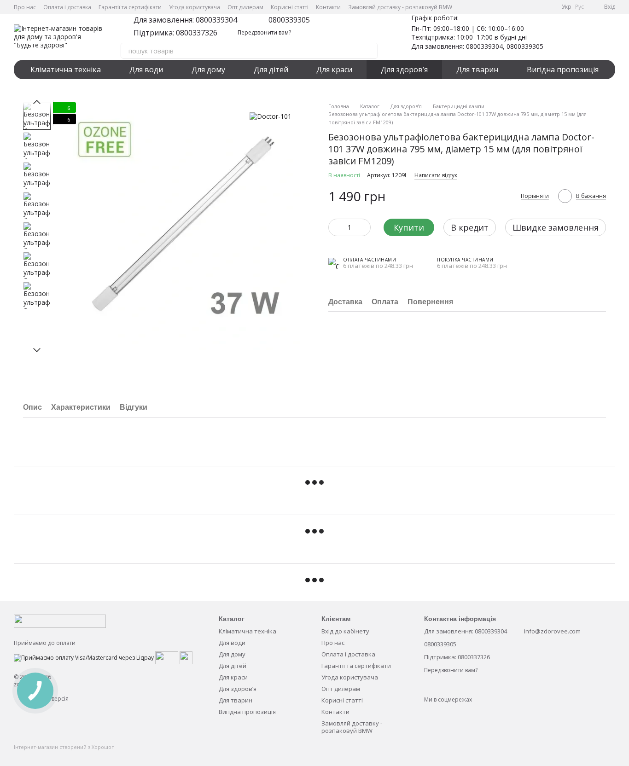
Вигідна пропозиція (563, 69)
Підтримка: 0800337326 (175, 32)
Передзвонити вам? (264, 32)
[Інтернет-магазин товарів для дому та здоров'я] (60, 621)
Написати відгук (435, 175)
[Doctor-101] (270, 115)
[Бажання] (560, 36)
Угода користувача (194, 7)
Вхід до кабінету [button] (345, 631)
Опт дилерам (245, 7)
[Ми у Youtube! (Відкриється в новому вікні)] (515, 7)
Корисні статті (290, 7)
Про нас (25, 7)
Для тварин (477, 69)
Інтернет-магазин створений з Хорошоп (64, 747)
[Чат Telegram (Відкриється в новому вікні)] (538, 7)
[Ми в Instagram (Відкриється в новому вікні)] (526, 7)
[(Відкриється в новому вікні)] (166, 657)
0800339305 (289, 19)
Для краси (334, 69)
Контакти (328, 7)
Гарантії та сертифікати (130, 7)
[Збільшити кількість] (363, 227)
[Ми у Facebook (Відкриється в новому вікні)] (504, 7)
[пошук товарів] (370, 50)
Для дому (208, 69)
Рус (579, 7)
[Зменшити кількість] (335, 227)
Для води (146, 69)
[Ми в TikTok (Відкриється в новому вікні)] (549, 7)
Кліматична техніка (65, 69)
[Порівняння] (584, 36)
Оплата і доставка (67, 7)
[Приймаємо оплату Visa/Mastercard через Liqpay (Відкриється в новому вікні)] (84, 657)
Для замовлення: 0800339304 (185, 19)
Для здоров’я (404, 69)
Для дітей (271, 69)
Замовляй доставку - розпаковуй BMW (400, 7)
